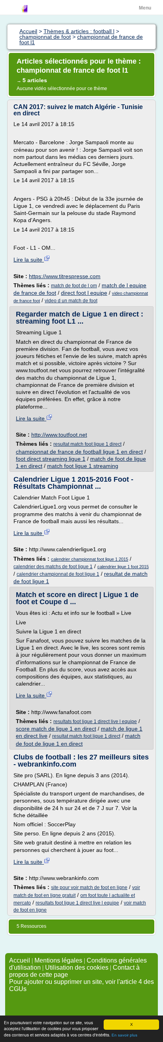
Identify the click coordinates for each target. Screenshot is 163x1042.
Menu (145, 8)
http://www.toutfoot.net (59, 434)
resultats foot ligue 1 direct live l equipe (95, 721)
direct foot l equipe (84, 293)
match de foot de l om (74, 285)
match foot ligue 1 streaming (82, 466)
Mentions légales (58, 960)
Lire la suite (28, 259)
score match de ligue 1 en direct (56, 728)
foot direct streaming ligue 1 (50, 459)
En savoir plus (124, 1035)
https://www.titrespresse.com (64, 276)
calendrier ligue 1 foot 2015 (123, 566)
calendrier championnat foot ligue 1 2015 (89, 559)
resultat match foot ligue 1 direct (87, 444)
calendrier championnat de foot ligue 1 (58, 574)
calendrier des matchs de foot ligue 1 (53, 566)
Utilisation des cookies (76, 967)
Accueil (19, 960)
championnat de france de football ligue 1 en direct (79, 451)
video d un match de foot (71, 300)
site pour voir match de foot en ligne (89, 887)
